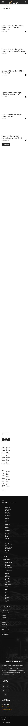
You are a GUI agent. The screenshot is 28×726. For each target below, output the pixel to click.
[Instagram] (7, 686)
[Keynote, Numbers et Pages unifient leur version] (14, 106)
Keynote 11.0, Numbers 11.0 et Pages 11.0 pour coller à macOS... (14, 50)
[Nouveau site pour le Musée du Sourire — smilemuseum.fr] (5, 150)
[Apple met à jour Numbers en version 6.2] (5, 322)
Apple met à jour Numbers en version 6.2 (7, 594)
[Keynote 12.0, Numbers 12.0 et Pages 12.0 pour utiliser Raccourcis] (14, 17)
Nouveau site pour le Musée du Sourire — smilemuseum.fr (8, 565)
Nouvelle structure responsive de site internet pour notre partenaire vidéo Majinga (8, 512)
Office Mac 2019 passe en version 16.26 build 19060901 (3, 479)
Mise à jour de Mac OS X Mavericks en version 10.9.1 (12, 137)
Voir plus (5, 434)
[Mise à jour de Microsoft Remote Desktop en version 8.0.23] (3, 444)
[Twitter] (7, 690)
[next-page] (5, 490)
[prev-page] (3, 490)
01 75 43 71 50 (5, 706)
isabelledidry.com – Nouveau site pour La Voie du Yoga (8, 547)
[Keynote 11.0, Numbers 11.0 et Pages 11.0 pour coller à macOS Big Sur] (14, 41)
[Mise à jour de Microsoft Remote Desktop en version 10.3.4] (8, 444)
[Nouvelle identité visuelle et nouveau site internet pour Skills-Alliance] (3, 524)
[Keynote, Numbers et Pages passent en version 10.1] (14, 84)
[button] (2, 2)
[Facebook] (3, 686)
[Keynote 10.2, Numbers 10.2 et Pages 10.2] (14, 62)
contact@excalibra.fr (7, 709)
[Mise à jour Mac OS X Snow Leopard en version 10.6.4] (8, 468)
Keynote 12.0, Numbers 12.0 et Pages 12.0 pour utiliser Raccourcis (13, 27)
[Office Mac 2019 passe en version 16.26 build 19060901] (3, 468)
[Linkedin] (3, 690)
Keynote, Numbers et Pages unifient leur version (12, 115)
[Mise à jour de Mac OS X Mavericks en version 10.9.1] (14, 128)
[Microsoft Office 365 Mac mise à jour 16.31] (5, 377)
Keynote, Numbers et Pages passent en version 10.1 (12, 94)
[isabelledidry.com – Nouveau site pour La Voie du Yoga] (3, 544)
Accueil (3, 6)
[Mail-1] (5, 694)
